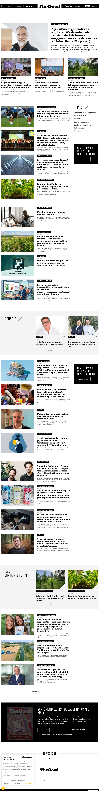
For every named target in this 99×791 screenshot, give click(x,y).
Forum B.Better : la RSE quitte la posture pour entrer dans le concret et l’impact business (52, 263)
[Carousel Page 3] (50, 350)
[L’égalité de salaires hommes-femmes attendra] (18, 217)
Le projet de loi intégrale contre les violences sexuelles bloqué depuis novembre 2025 (16, 85)
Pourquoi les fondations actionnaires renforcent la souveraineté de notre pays (48, 85)
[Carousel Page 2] (48, 350)
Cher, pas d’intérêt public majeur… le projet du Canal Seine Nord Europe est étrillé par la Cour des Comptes (53, 649)
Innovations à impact (44, 155)
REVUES (19, 6)
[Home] (49, 6)
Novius (54, 780)
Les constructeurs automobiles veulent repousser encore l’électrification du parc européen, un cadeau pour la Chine (53, 518)
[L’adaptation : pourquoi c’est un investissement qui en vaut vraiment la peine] (18, 419)
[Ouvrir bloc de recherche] (2, 6)
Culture (40, 534)
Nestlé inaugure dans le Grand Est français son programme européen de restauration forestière (83, 86)
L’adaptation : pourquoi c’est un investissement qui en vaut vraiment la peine (52, 416)
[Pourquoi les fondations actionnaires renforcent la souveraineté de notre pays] (49, 67)
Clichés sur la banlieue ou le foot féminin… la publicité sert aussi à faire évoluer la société (53, 113)
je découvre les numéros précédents (79, 730)
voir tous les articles (36, 691)
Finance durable (40, 78)
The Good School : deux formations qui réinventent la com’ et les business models (50, 343)
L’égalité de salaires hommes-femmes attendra (51, 213)
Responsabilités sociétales (46, 665)
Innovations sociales (8, 78)
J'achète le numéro (43, 730)
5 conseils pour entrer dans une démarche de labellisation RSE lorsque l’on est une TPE (82, 344)
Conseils (39, 337)
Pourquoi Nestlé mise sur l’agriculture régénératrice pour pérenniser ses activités (52, 186)
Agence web (47, 780)
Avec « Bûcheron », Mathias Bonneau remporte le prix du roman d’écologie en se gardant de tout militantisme (52, 542)
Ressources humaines (44, 208)
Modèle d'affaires (43, 361)
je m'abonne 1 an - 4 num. (59, 730)
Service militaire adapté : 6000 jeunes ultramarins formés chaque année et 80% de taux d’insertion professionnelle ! (51, 393)
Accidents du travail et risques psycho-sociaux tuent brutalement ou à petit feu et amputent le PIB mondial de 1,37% (53, 441)
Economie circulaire (44, 232)
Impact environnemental (59, 24)
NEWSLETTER (29, 6)
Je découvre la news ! (84, 159)
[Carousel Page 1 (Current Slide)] (47, 350)
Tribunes (40, 409)
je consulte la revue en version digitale (62, 735)
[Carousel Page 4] (51, 350)
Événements (41, 131)
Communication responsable (47, 107)
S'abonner (88, 6)
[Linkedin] (49, 758)
